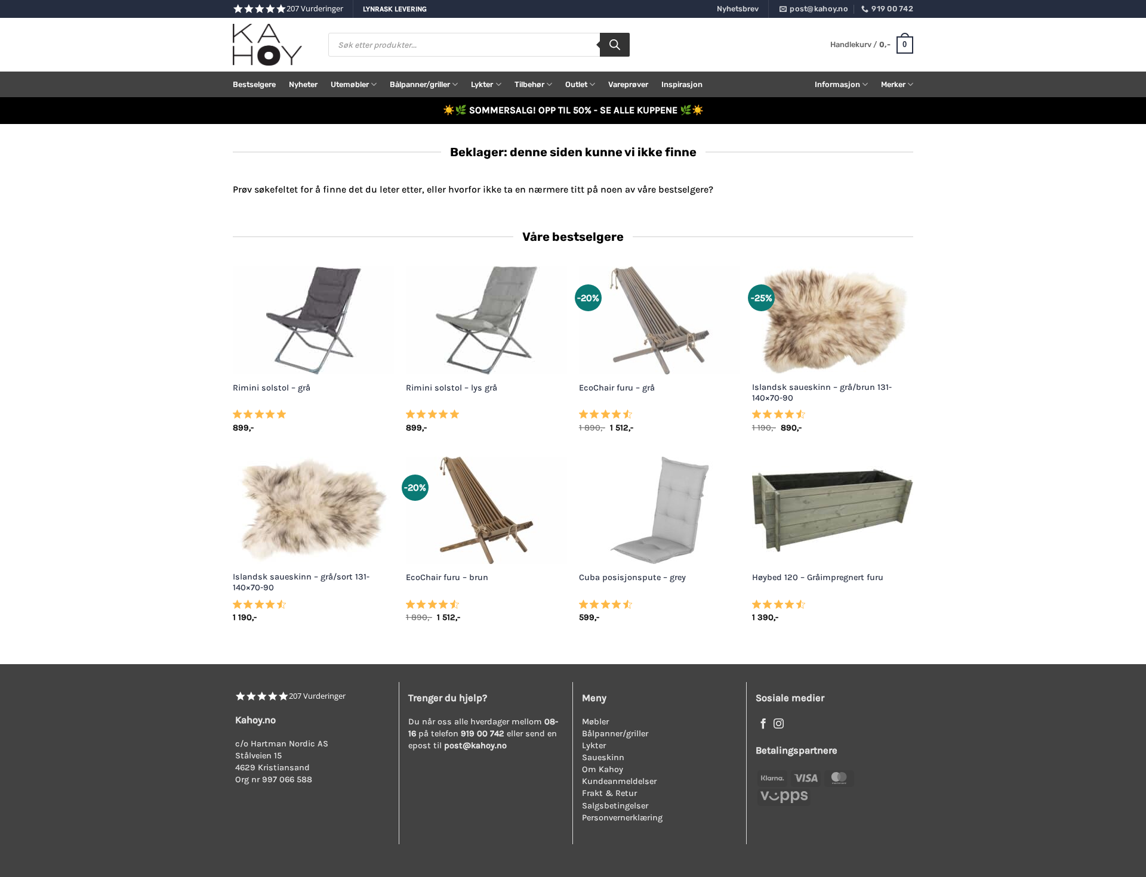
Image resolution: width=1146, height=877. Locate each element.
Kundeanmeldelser (619, 781)
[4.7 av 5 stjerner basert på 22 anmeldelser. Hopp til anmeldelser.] (781, 418)
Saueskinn (603, 757)
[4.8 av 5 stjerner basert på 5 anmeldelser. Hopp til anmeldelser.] (262, 418)
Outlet (576, 84)
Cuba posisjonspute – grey (632, 577)
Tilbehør (529, 84)
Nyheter (303, 84)
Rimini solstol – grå (271, 388)
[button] (871, 45)
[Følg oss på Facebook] (763, 724)
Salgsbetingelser (615, 806)
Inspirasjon (682, 84)
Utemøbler (350, 84)
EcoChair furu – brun (447, 577)
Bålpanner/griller (420, 84)
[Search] (615, 45)
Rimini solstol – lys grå (451, 388)
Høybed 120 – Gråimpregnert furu (817, 577)
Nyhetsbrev (738, 8)
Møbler (595, 722)
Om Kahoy (602, 769)
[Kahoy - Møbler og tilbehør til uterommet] (271, 45)
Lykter (482, 84)
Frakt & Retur (609, 793)
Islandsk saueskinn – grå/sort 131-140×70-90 (301, 582)
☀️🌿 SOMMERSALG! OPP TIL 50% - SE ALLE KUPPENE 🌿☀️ (573, 110)
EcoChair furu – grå (617, 388)
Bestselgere (254, 84)
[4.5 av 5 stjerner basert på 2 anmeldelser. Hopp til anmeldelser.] (608, 607)
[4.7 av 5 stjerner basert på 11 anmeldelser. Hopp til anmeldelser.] (608, 418)
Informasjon (837, 84)
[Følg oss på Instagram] (779, 724)
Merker (893, 84)
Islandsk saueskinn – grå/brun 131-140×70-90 (822, 393)
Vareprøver (628, 84)
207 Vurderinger (314, 9)
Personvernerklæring (622, 818)
